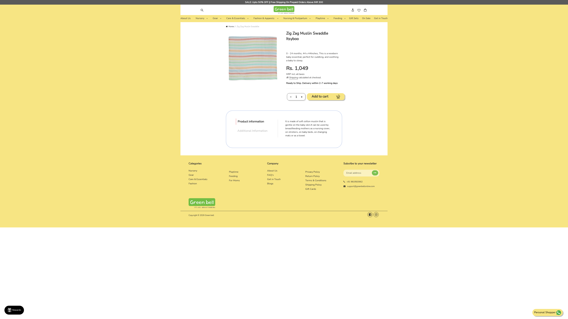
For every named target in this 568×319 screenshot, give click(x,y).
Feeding (233, 176)
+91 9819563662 (355, 181)
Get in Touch (274, 179)
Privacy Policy (312, 172)
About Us (272, 170)
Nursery (193, 170)
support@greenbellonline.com (361, 186)
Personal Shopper (545, 312)
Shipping (293, 77)
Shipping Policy (313, 184)
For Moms (234, 180)
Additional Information (252, 131)
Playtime (233, 172)
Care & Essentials (198, 179)
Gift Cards (310, 189)
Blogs (270, 183)
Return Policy (312, 176)
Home (231, 26)
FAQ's (270, 175)
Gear (191, 175)
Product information (251, 121)
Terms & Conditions (315, 180)
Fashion (193, 183)
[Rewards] (14, 310)
